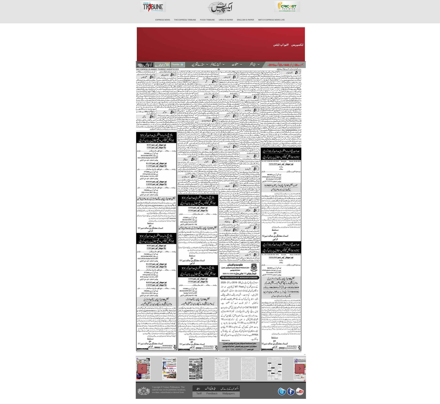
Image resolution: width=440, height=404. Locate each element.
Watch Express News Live (271, 20)
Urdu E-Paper (226, 20)
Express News (162, 20)
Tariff (199, 393)
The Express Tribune (185, 20)
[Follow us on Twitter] (281, 391)
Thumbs (175, 64)
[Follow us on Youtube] (299, 391)
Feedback (212, 393)
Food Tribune (207, 20)
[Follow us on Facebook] (290, 391)
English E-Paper (245, 20)
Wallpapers (228, 393)
